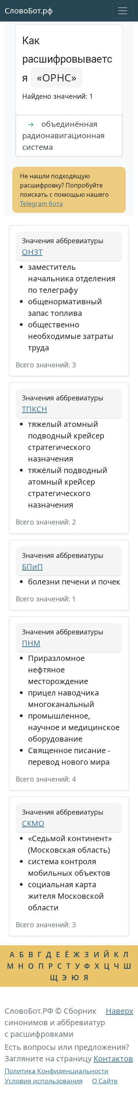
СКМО (33, 823)
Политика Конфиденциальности (56, 1070)
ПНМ (31, 643)
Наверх (119, 1011)
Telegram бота (41, 203)
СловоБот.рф (29, 10)
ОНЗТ (32, 252)
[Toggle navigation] (122, 10)
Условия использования (44, 1080)
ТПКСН (34, 409)
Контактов (113, 1058)
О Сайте (105, 1080)
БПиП (32, 566)
